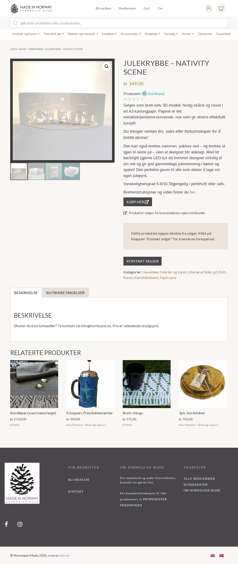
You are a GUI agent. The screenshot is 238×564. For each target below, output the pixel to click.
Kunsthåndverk (146, 277)
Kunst (128, 277)
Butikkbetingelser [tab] (65, 292)
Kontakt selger (142, 261)
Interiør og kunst (173, 272)
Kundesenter (196, 484)
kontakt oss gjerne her (136, 482)
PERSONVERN (131, 505)
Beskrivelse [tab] (26, 292)
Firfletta (15, 424)
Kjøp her (135, 202)
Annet (23, 49)
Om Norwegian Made (202, 490)
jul (215, 272)
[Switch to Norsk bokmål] (221, 555)
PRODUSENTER (155, 499)
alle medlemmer (199, 478)
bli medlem (78, 480)
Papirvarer (36, 49)
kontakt (76, 491)
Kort (222, 272)
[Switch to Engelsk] (212, 555)
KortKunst (156, 93)
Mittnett (64, 555)
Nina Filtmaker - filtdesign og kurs (86, 424)
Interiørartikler (200, 272)
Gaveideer (150, 272)
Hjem (13, 49)
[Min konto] (208, 8)
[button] (106, 66)
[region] (119, 497)
